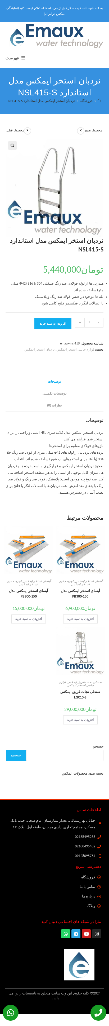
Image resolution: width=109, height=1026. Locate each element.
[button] (12, 145)
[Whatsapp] (11, 1013)
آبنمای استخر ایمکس (88, 581)
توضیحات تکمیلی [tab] (55, 393)
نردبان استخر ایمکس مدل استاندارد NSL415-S (41, 101)
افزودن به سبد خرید (53, 323)
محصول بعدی (93, 130)
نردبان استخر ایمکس (39, 349)
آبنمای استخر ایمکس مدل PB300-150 (80, 594)
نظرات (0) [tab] (54, 405)
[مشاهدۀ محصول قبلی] (27, 131)
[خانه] (99, 101)
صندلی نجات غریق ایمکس (84, 682)
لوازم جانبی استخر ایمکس (75, 349)
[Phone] (98, 1013)
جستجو (98, 746)
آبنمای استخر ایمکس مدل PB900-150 (28, 594)
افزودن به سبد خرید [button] (80, 619)
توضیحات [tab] (54, 381)
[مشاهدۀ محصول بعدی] (80, 131)
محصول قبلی (15, 130)
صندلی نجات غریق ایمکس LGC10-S (80, 695)
